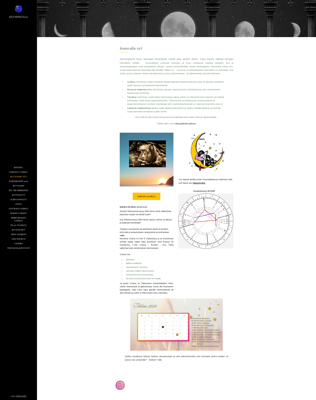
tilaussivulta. (199, 183)
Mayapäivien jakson (185, 123)
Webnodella (21, 396)
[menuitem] (18, 167)
